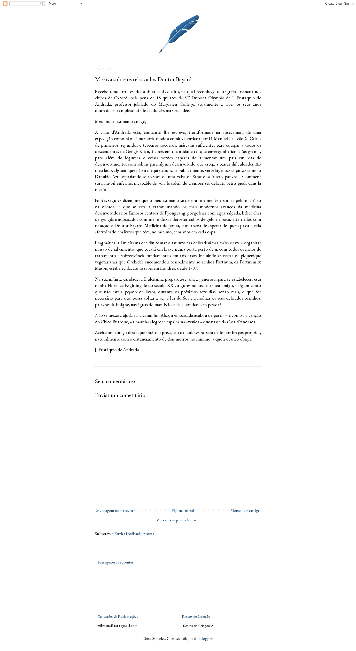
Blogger (206, 638)
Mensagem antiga (245, 510)
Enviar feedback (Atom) (134, 533)
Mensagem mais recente (115, 510)
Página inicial (183, 510)
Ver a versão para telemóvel (178, 520)
